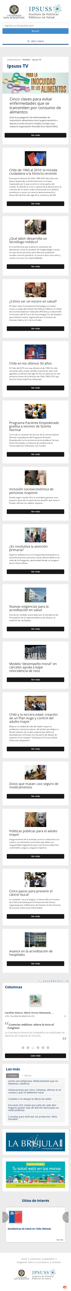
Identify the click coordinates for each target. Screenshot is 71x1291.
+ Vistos (12, 1075)
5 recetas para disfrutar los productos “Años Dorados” (32, 1118)
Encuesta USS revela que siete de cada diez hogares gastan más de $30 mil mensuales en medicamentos (33, 1108)
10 (58, 981)
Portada (26, 59)
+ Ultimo (26, 1075)
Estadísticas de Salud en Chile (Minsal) (29, 1228)
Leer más (35, 1055)
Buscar (35, 31)
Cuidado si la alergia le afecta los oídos (29, 1098)
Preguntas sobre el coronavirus (33, 1262)
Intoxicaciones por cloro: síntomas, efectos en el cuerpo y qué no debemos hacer (34, 1091)
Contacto (56, 1262)
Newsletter (49, 1258)
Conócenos (35, 1258)
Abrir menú (37, 41)
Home (24, 1258)
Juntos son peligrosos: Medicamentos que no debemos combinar (33, 1082)
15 (67, 981)
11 (61, 981)
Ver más (35, 135)
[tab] (12, 1075)
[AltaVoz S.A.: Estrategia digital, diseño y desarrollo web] (65, 1287)
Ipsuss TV (36, 59)
